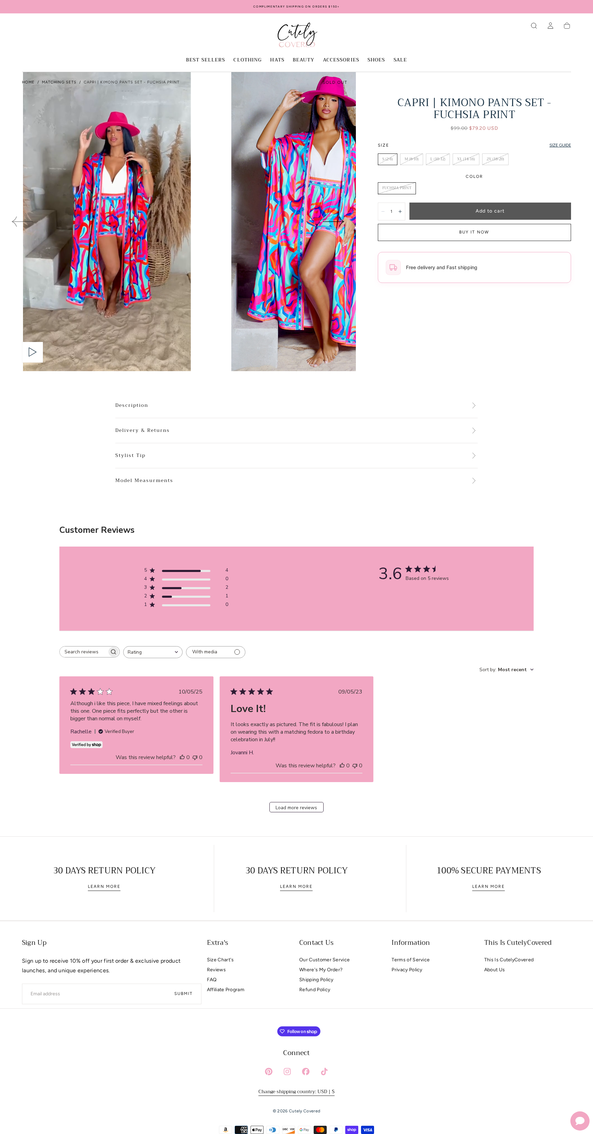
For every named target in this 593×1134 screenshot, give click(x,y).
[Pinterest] (269, 1071)
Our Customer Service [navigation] (324, 960)
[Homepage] (296, 36)
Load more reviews (296, 807)
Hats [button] (277, 60)
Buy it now (474, 232)
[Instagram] (287, 1071)
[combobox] (153, 652)
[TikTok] (324, 1071)
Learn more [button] (104, 886)
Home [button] (28, 82)
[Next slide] (334, 221)
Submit (183, 993)
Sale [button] (400, 60)
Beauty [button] (304, 60)
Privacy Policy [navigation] (407, 970)
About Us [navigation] (494, 970)
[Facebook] (306, 1071)
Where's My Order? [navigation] (320, 970)
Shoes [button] (376, 60)
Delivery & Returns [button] (142, 430)
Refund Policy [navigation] (314, 990)
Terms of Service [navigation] (411, 960)
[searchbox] (83, 651)
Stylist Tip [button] (130, 456)
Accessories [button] (341, 60)
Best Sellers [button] (205, 60)
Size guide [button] (560, 145)
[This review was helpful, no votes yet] (182, 757)
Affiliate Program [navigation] (225, 990)
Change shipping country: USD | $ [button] (296, 1091)
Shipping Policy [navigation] (316, 980)
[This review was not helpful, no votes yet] (195, 757)
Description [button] (131, 405)
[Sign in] (550, 26)
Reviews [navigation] (216, 970)
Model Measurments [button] (144, 481)
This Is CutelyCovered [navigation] (509, 960)
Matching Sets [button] (59, 82)
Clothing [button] (247, 60)
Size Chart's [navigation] (220, 960)
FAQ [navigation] (212, 980)
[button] (534, 26)
